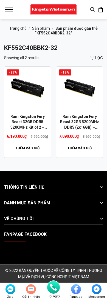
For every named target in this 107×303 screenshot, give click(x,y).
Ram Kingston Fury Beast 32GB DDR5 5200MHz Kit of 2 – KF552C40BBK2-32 (27, 122)
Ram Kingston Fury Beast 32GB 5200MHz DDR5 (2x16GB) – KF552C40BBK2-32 (79, 122)
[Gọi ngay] (53, 287)
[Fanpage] (76, 289)
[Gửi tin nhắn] (31, 289)
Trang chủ (18, 28)
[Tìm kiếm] (92, 9)
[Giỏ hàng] (100, 9)
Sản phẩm (41, 28)
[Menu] (8, 9)
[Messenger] (97, 289)
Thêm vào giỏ (27, 148)
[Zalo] (10, 289)
